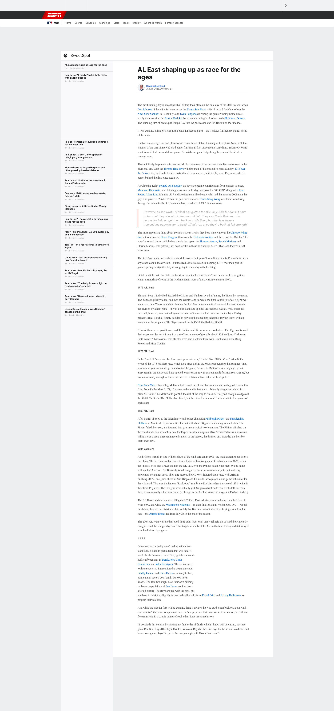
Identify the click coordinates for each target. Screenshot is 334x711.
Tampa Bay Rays (196, 109)
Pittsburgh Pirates (215, 418)
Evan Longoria (188, 113)
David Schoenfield (155, 86)
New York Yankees (148, 113)
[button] (277, 15)
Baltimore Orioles (235, 118)
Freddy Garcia (145, 573)
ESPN (54, 15)
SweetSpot (80, 55)
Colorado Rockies (203, 237)
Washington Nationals (178, 504)
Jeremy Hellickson (231, 595)
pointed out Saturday (170, 185)
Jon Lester (171, 586)
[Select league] (56, 5)
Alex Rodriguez (164, 564)
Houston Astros (208, 241)
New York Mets (146, 385)
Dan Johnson (145, 109)
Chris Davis (166, 573)
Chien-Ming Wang (210, 199)
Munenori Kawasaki (149, 190)
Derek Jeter (168, 559)
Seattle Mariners (227, 241)
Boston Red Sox (174, 118)
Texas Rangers (169, 237)
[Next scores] (285, 5)
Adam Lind (152, 194)
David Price (208, 595)
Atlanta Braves (157, 513)
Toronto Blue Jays (174, 168)
